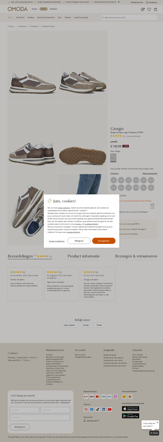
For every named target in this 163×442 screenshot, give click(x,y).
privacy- (79, 224)
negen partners (64, 208)
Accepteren (103, 241)
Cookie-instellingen (57, 241)
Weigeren (79, 241)
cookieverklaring (91, 224)
